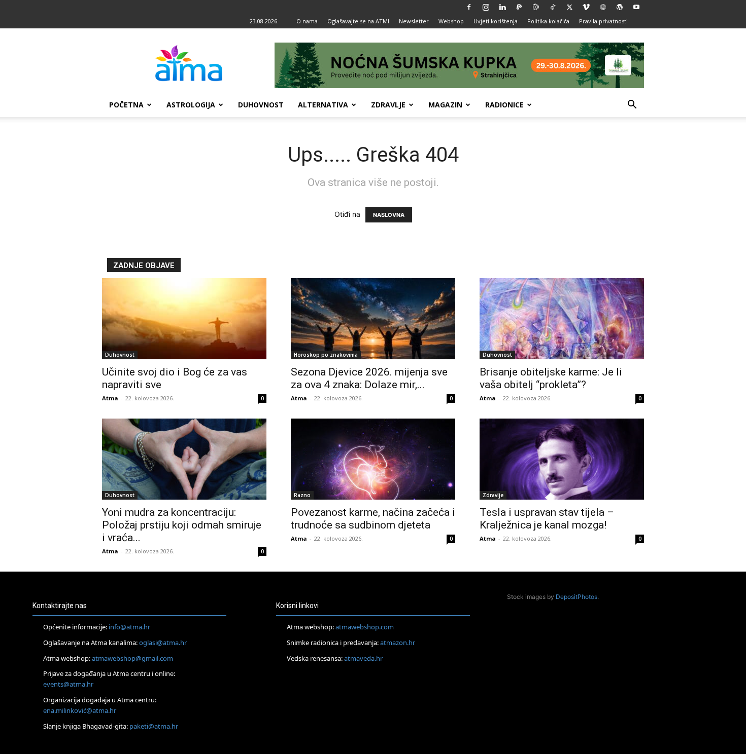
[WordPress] (619, 7)
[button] (632, 105)
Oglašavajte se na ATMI (358, 21)
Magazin (445, 104)
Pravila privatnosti (603, 21)
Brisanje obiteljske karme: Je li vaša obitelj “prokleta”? (551, 378)
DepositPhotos (576, 596)
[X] (569, 7)
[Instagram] (485, 7)
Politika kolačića (548, 21)
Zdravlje (388, 104)
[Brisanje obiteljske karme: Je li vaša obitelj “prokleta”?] (562, 318)
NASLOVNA (388, 214)
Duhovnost (261, 104)
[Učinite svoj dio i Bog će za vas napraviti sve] (184, 318)
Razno (302, 495)
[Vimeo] (586, 7)
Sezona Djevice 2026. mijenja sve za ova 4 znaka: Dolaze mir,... (369, 378)
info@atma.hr (129, 626)
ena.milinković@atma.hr (79, 710)
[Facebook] (469, 7)
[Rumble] (536, 7)
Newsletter (414, 21)
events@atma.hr (68, 684)
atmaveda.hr (363, 658)
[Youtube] (636, 7)
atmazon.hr (397, 642)
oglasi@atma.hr (163, 642)
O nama (307, 21)
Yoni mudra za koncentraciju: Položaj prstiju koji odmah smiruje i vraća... (181, 525)
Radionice (504, 104)
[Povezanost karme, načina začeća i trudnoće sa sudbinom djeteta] (373, 459)
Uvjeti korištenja (495, 21)
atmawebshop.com (364, 626)
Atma (110, 398)
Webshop (451, 21)
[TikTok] (552, 7)
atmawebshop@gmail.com (132, 658)
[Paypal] (519, 7)
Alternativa (323, 104)
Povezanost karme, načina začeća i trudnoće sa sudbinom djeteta (373, 518)
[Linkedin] (502, 7)
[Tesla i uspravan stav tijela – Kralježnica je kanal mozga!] (562, 459)
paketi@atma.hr (153, 726)
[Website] (603, 7)
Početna (126, 104)
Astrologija (190, 104)
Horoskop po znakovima (326, 354)
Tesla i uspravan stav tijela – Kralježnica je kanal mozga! (547, 518)
